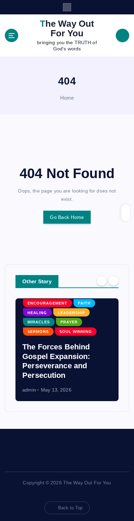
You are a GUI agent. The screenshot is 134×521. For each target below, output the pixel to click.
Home (67, 98)
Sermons (38, 332)
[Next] (113, 281)
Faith (84, 303)
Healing (37, 313)
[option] (67, 349)
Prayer (69, 322)
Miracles (38, 322)
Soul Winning (75, 332)
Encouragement (47, 303)
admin (29, 390)
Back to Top (70, 507)
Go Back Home (67, 217)
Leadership (71, 313)
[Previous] (102, 281)
